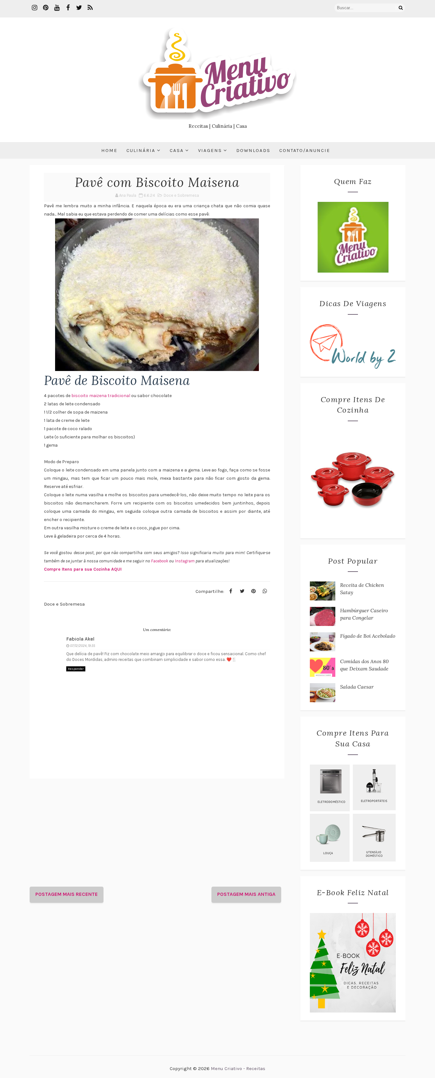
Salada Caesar (357, 686)
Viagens (210, 150)
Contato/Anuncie (304, 150)
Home (109, 150)
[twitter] (79, 8)
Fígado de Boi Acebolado (367, 636)
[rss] (90, 8)
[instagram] (34, 8)
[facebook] (68, 8)
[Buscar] (400, 7)
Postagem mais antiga (246, 894)
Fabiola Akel (80, 639)
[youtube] (56, 8)
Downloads (253, 150)
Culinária (140, 150)
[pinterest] (45, 8)
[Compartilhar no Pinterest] (253, 591)
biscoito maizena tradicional (100, 395)
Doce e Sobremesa (181, 195)
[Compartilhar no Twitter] (242, 591)
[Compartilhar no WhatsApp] (265, 591)
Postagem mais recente (66, 894)
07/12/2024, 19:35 (82, 646)
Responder (76, 669)
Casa (177, 150)
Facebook (160, 561)
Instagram (185, 561)
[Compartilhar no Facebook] (230, 591)
